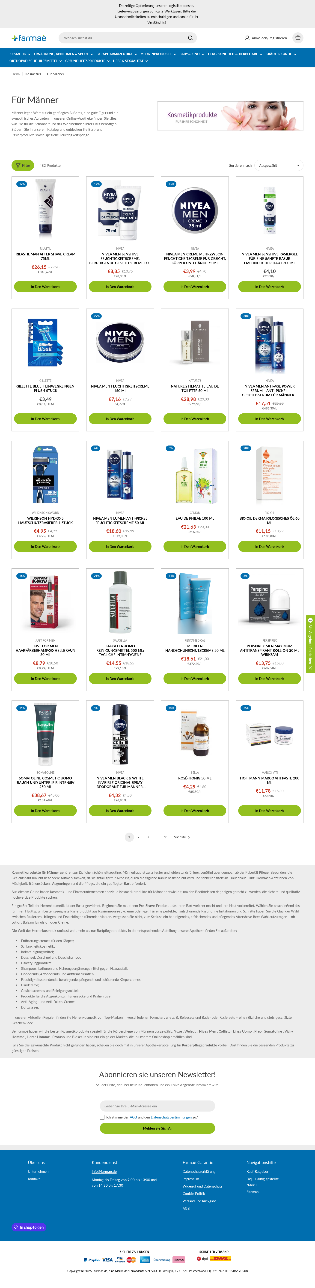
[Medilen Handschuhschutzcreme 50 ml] (194, 602)
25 (166, 837)
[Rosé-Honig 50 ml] (194, 734)
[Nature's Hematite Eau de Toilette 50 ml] (194, 342)
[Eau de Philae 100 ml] (194, 474)
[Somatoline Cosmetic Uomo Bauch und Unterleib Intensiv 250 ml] (45, 734)
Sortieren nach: (241, 165)
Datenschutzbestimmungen (171, 1117)
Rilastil (45, 248)
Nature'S (195, 380)
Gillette (45, 380)
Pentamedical (195, 640)
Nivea (120, 248)
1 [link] (129, 837)
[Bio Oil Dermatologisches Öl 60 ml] (269, 474)
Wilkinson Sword (45, 513)
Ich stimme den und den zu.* (152, 1117)
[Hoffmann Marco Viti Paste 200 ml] (269, 734)
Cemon (195, 513)
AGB (133, 1117)
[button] (310, 644)
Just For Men (45, 640)
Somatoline (45, 772)
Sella (195, 772)
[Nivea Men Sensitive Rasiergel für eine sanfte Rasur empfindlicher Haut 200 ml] (269, 210)
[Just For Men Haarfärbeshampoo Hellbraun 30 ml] (45, 602)
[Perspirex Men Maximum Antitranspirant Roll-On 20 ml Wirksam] (269, 602)
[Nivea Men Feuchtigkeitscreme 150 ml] (120, 342)
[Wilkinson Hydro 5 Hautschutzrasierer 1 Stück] (45, 474)
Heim (16, 74)
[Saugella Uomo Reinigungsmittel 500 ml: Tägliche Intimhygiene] (120, 602)
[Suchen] (190, 38)
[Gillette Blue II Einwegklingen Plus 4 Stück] (45, 342)
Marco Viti (270, 772)
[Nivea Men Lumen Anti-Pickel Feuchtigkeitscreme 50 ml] (120, 474)
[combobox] (128, 37)
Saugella (120, 640)
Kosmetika (33, 74)
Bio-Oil (269, 513)
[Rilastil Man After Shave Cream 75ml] (45, 210)
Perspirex (269, 640)
